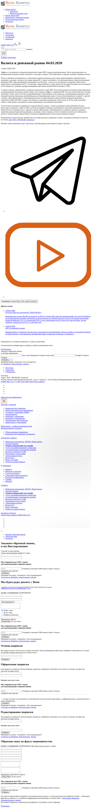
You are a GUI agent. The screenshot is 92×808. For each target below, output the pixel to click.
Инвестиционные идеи (19, 13)
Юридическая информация (11, 397)
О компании (10, 37)
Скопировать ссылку (9, 301)
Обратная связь (11, 536)
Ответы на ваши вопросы (15, 462)
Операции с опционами (14, 416)
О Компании (10, 372)
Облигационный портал (14, 19)
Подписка (9, 21)
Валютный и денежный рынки (17, 17)
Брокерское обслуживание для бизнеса (20, 434)
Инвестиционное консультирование (19, 410)
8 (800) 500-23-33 (7, 382)
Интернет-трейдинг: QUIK (15, 452)
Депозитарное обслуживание (16, 420)
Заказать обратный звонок (15, 534)
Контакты (9, 39)
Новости (8, 481)
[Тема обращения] (8, 602)
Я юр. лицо (8, 613)
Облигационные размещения (16, 432)
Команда (8, 469)
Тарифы (8, 479)
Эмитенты (14, 11)
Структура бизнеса (12, 473)
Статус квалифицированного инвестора (20, 448)
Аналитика (9, 35)
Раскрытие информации (14, 477)
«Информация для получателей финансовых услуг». (16, 588)
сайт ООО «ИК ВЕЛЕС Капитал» (22, 120)
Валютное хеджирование (15, 418)
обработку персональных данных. (16, 364)
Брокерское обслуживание (15, 408)
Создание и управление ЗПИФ (17, 412)
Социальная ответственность (16, 475)
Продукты (9, 33)
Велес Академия (11, 460)
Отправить (5, 360)
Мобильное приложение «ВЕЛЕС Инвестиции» (23, 442)
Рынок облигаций (12, 15)
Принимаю (5, 806)
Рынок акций (10, 9)
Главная (4, 57)
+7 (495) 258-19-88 (21, 382)
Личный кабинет (11, 444)
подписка (12, 513)
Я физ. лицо (8, 610)
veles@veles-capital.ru (37, 382)
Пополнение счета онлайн (15, 454)
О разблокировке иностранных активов (20, 450)
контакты (4, 513)
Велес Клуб (9, 458)
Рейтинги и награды (13, 471)
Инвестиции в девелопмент (16, 422)
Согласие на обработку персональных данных (18, 577)
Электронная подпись (13, 456)
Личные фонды (11, 414)
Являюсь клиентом (11, 615)
